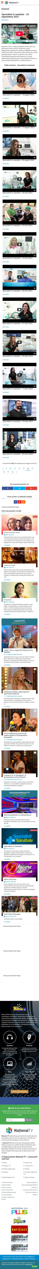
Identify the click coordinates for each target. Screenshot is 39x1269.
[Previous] (3, 468)
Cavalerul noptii (9, 565)
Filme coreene (6, 1187)
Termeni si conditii (30, 1192)
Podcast (29, 1045)
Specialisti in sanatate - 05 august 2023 (18, 160)
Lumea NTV (29, 1166)
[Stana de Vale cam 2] (19, 1248)
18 (12, 472)
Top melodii (29, 1072)
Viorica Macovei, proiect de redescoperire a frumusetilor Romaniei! (16, 735)
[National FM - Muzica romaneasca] (19, 1220)
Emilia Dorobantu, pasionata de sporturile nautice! (16, 693)
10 (10, 468)
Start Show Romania (16, 654)
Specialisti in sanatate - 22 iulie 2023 (17, 225)
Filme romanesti (7, 1190)
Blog (9, 1072)
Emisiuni (10, 1045)
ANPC (34, 1195)
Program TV (7, 1166)
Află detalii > (29, 1264)
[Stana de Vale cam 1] (19, 1239)
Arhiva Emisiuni (30, 1177)
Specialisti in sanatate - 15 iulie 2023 (17, 258)
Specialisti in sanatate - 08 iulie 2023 (17, 291)
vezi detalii (7, 545)
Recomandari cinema (9, 1192)
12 (19, 468)
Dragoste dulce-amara (12, 532)
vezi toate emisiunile (19, 795)
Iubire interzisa (10, 879)
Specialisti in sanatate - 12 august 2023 (18, 127)
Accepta (34, 1266)
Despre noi (28, 1162)
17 (8, 472)
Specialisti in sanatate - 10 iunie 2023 (18, 421)
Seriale (27, 1169)
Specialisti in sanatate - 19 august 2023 (18, 95)
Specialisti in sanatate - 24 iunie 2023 (18, 356)
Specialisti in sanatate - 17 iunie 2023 (18, 389)
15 (32, 468)
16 (3, 472)
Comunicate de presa (29, 1190)
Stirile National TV (8, 1177)
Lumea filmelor (7, 1195)
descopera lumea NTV (19, 623)
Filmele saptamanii (9, 1169)
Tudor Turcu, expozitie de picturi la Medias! (18, 651)
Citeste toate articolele (19, 1091)
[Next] (16, 472)
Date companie (31, 1182)
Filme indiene (6, 1185)
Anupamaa (7, 600)
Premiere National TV (30, 1173)
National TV (31, 1256)
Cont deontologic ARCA (29, 1185)
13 (23, 468)
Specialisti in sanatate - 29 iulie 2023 (17, 193)
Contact (34, 1187)
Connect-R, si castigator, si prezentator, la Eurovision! (15, 776)
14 (28, 468)
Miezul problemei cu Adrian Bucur (17, 815)
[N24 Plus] (19, 1211)
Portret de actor (7, 1182)
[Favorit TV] (19, 1229)
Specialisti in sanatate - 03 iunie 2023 (18, 454)
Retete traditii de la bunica (8, 1198)
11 (15, 468)
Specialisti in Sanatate (13, 846)
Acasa (5, 1162)
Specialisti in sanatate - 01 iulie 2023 (17, 323)
